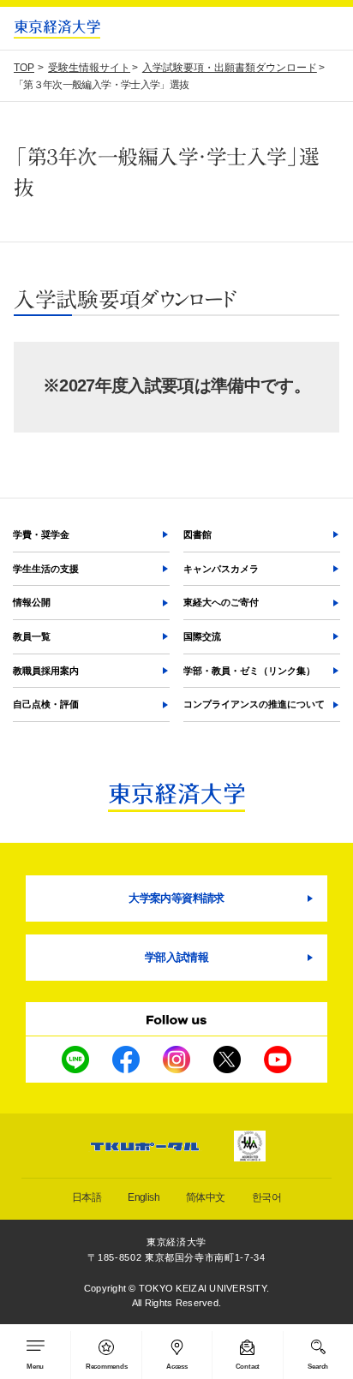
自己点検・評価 (46, 704)
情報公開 (32, 602)
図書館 (197, 534)
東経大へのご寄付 (221, 602)
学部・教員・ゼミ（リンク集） (249, 671)
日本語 (86, 1197)
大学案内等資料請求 (176, 898)
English (143, 1197)
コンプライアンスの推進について (254, 704)
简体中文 (205, 1197)
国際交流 (202, 636)
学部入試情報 (176, 957)
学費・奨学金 (41, 534)
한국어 (266, 1197)
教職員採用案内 (46, 671)
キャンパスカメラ (221, 569)
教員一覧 (32, 636)
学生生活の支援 (46, 569)
